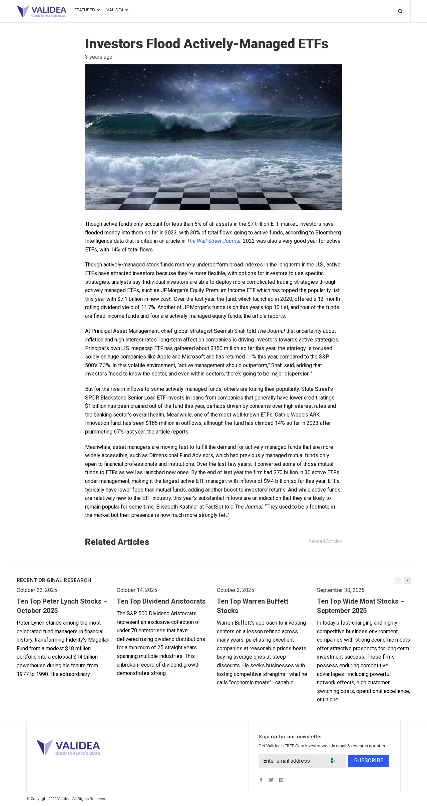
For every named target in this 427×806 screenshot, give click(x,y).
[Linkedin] (281, 779)
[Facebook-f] (261, 779)
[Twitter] (271, 779)
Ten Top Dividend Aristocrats (161, 601)
